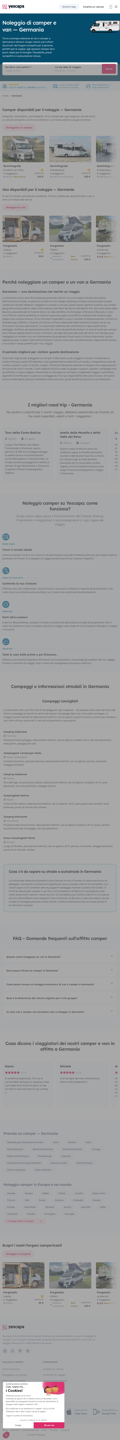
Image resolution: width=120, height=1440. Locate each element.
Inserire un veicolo (93, 6)
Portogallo (49, 1214)
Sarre (56, 1142)
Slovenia (49, 1207)
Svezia (42, 1200)
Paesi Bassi (30, 1207)
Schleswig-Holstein (72, 1149)
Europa (11, 1207)
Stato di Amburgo (16, 1170)
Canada (11, 1193)
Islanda (96, 1200)
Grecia (62, 1193)
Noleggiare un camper (19, 127)
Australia (85, 1207)
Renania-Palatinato (43, 1149)
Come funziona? (11, 1369)
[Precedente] (5, 149)
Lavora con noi (30, 1430)
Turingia (96, 1149)
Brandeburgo (45, 1156)
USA (27, 1200)
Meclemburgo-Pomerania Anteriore (25, 1142)
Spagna (29, 1193)
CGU (44, 1430)
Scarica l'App (69, 6)
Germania (12, 1214)
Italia (103, 1207)
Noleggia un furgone (18, 1253)
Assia (88, 1142)
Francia (11, 1200)
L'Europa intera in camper (20, 1221)
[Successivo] (40, 149)
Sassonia (66, 1156)
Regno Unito (98, 1193)
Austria (67, 1207)
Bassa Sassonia (15, 1149)
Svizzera (59, 1200)
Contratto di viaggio (54, 1374)
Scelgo (18, 1425)
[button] (6, 1435)
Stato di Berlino (43, 1170)
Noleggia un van (16, 207)
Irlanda (31, 1214)
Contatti (14, 1430)
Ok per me (49, 1425)
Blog (4, 1430)
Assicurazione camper (55, 1380)
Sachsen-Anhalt (59, 1163)
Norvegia (69, 1214)
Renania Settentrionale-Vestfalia (24, 1163)
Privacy (54, 1430)
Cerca (109, 68)
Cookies (65, 1430)
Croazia (79, 1193)
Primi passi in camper (14, 1380)
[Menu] (113, 6)
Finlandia (78, 1200)
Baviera (72, 1142)
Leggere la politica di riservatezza (19, 1416)
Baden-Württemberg (17, 1156)
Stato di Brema (84, 1163)
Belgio (45, 1193)
